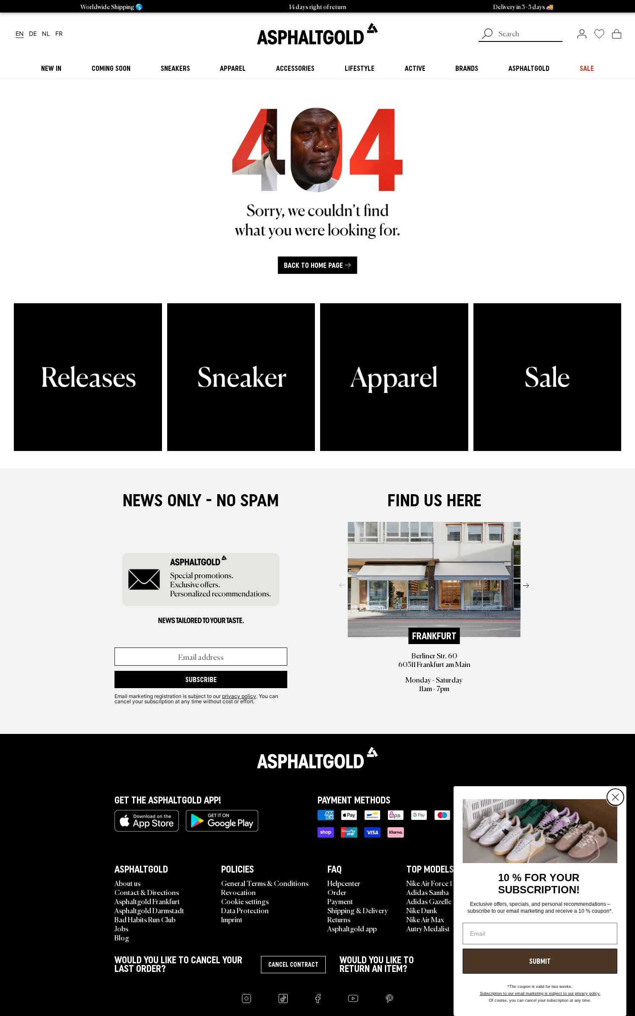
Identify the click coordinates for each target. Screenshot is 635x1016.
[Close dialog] (615, 797)
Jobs (121, 928)
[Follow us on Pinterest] (389, 998)
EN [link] (20, 34)
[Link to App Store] (146, 821)
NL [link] (46, 34)
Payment (340, 901)
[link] (317, 33)
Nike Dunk (421, 910)
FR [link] (59, 34)
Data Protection (245, 910)
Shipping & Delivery (357, 910)
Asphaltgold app (352, 928)
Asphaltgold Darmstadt (149, 910)
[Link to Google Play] (222, 821)
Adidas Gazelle (428, 901)
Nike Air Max (425, 919)
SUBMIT (540, 961)
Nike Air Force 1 (429, 883)
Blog (121, 937)
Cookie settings (245, 901)
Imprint (231, 919)
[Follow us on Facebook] (318, 998)
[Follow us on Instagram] (246, 998)
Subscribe (201, 679)
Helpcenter (343, 883)
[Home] (317, 757)
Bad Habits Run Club (144, 919)
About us (127, 883)
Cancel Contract (293, 964)
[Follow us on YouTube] (353, 998)
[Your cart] (616, 33)
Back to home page (313, 265)
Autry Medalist (428, 928)
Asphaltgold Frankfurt (147, 901)
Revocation (238, 892)
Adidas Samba (427, 892)
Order (336, 892)
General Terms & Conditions (264, 883)
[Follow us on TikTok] (283, 998)
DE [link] (33, 34)
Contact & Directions (146, 892)
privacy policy (239, 695)
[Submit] (487, 34)
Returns (338, 919)
